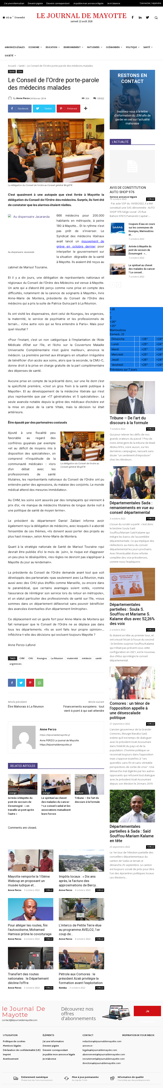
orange (12, 792)
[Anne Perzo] (10, 98)
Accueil (12, 65)
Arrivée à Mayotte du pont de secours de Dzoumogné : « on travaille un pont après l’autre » (21, 805)
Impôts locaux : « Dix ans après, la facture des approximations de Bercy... (78, 880)
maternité (72, 658)
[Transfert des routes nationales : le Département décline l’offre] (30, 958)
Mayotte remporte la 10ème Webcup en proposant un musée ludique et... (29, 880)
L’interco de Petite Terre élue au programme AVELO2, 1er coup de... (80, 929)
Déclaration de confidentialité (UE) (22, 1050)
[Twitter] (147, 17)
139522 (48, 890)
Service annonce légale (123, 196)
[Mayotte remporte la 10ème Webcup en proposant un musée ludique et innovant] (30, 860)
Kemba (63, 987)
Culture (79, 792)
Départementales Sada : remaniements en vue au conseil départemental (132, 508)
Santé (21, 65)
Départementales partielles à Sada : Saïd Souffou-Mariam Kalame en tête (132, 833)
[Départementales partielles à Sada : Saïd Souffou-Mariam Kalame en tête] (132, 806)
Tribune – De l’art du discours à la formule (129, 420)
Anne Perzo (23, 98)
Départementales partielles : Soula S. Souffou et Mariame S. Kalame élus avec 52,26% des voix (132, 614)
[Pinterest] (30, 683)
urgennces (15, 663)
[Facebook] (132, 17)
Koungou (42, 658)
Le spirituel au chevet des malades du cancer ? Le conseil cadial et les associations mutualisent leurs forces (56, 805)
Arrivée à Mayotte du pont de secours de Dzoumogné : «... (140, 250)
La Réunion (57, 658)
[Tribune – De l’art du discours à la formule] (89, 784)
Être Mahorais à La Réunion (26, 706)
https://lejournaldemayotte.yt (55, 735)
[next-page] (118, 284)
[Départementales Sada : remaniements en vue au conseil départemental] (132, 482)
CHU (30, 658)
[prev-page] (112, 284)
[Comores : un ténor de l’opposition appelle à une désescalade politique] (132, 682)
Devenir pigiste (51, 1045)
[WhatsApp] (39, 683)
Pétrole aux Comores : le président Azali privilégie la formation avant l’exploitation (81, 978)
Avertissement (10, 1058)
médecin (86, 658)
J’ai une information (53, 1041)
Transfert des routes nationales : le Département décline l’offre (28, 978)
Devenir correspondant (55, 1050)
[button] (156, 18)
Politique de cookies (14, 1041)
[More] (86, 109)
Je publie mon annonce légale (59, 1054)
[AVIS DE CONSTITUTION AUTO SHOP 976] (132, 166)
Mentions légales (12, 1045)
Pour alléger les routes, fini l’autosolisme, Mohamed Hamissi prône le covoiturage (29, 929)
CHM (21, 658)
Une (20, 71)
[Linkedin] (140, 17)
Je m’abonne (49, 1058)
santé (98, 658)
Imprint (7, 1054)
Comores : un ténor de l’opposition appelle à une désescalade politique (130, 710)
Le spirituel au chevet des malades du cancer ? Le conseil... (142, 269)
